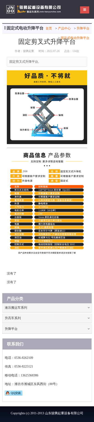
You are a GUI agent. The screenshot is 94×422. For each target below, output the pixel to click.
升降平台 (83, 28)
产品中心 (64, 28)
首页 (49, 28)
